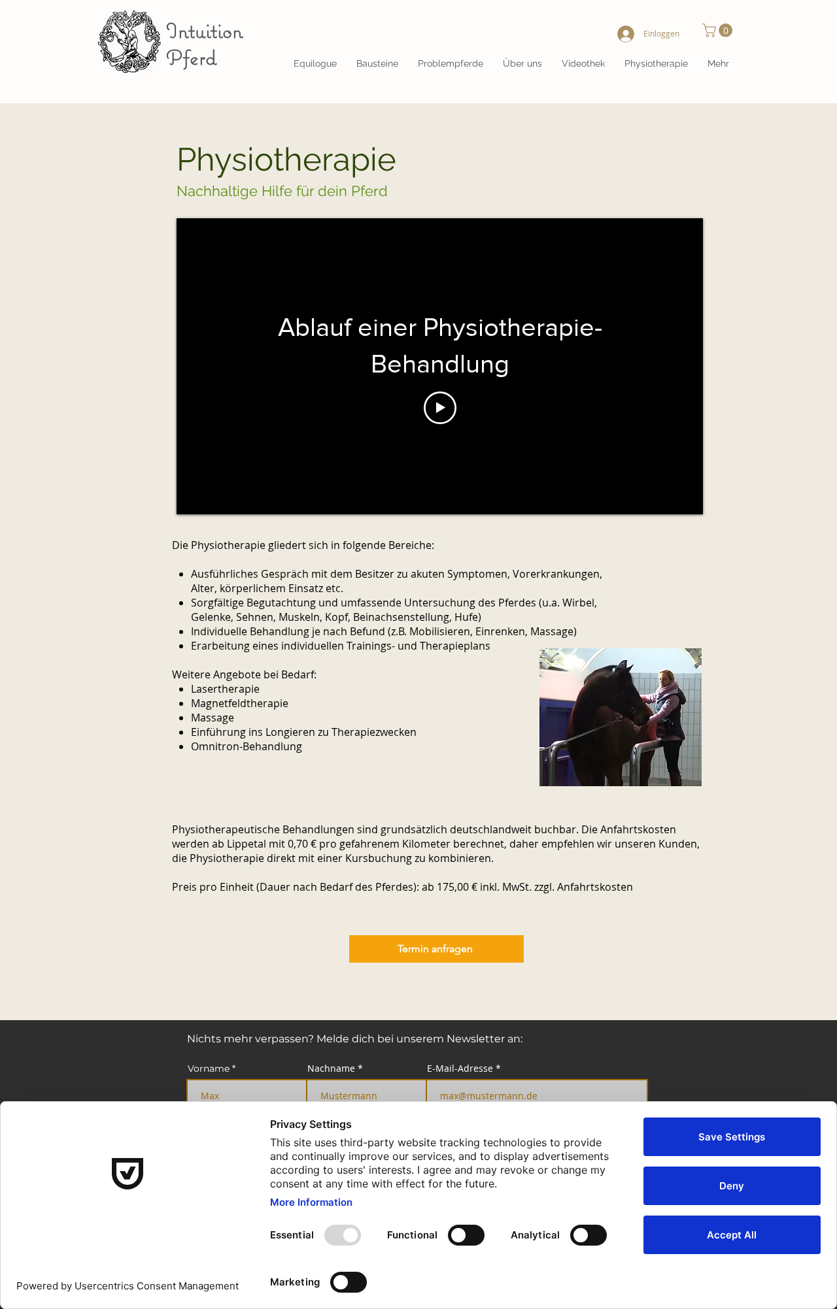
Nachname (331, 1068)
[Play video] (440, 407)
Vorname (209, 1068)
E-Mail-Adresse (460, 1068)
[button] (522, 63)
